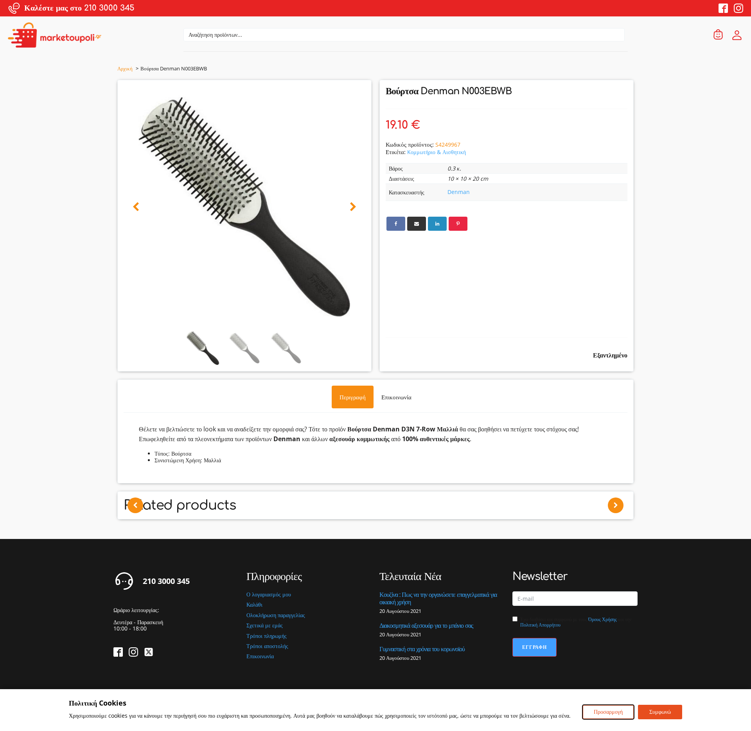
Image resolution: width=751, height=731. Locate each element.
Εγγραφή (534, 647)
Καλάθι (254, 605)
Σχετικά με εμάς (264, 625)
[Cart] (718, 35)
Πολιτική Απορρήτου (540, 624)
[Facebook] (395, 224)
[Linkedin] (437, 224)
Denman (458, 192)
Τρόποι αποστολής (267, 646)
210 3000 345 (166, 581)
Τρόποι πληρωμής (266, 636)
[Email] (416, 224)
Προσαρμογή (608, 711)
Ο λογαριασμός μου (268, 594)
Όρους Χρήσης (602, 619)
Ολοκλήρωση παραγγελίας (275, 615)
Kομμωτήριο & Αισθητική (436, 152)
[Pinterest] (458, 224)
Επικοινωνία (260, 656)
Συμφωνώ (660, 711)
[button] (136, 207)
